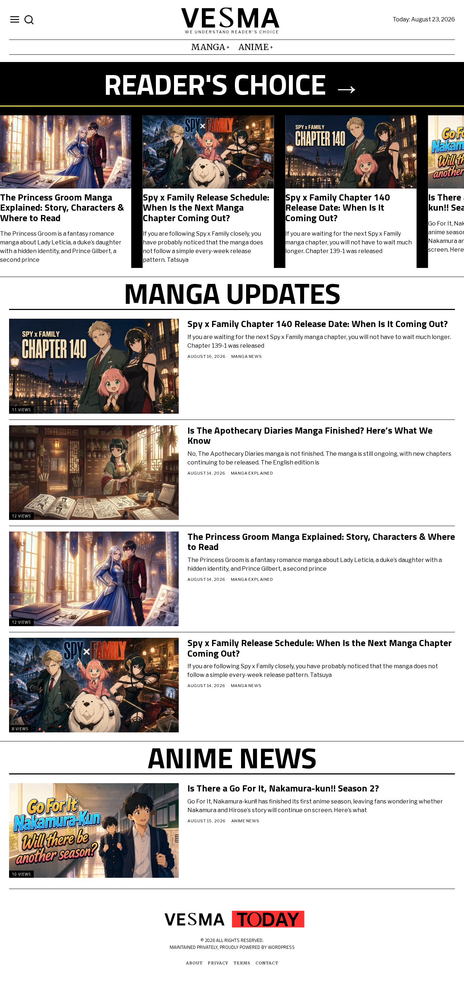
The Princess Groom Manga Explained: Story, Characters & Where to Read (321, 542)
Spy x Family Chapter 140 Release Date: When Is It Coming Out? (52, 207)
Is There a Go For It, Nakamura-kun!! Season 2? (206, 202)
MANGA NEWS (246, 356)
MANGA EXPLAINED (252, 473)
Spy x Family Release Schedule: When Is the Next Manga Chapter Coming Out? (319, 648)
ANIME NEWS (245, 820)
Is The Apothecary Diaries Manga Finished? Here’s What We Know (347, 207)
